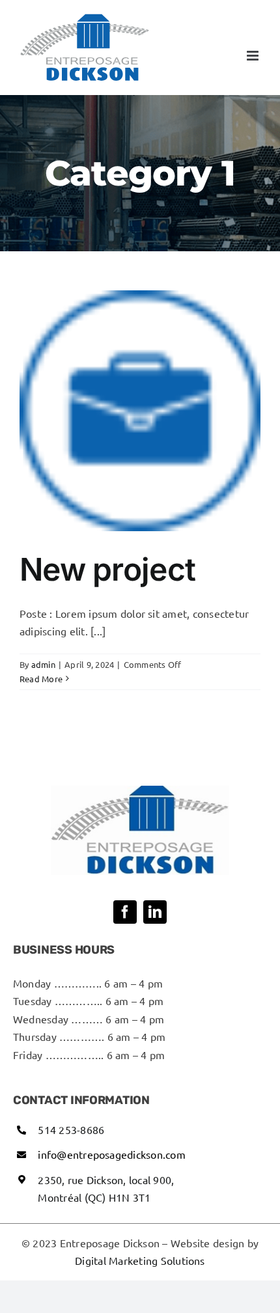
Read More (41, 678)
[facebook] (125, 912)
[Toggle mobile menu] (253, 55)
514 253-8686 (71, 1129)
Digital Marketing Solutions (139, 1260)
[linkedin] (155, 912)
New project (107, 569)
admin (43, 664)
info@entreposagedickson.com (111, 1154)
